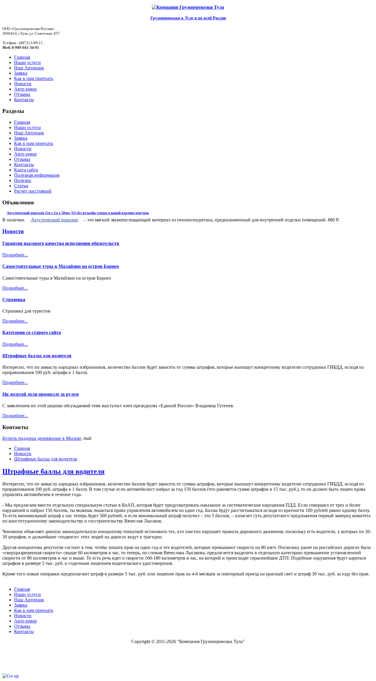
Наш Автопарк (29, 132)
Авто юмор (25, 153)
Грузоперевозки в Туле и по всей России (188, 18)
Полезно (22, 180)
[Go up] (10, 675)
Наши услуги (27, 127)
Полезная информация (36, 175)
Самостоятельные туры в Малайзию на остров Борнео (60, 266)
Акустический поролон (54, 219)
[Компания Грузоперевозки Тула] (188, 7)
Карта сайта (26, 169)
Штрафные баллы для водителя (36, 355)
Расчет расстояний (32, 190)
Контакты (24, 164)
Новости (22, 148)
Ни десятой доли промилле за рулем (40, 394)
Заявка (20, 138)
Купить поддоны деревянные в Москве (41, 438)
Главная (22, 122)
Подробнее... (15, 254)
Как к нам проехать (33, 143)
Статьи (21, 185)
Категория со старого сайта (31, 332)
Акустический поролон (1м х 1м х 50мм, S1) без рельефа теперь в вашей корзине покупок (78, 213)
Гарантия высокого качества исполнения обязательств (60, 243)
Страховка (13, 299)
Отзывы (22, 159)
